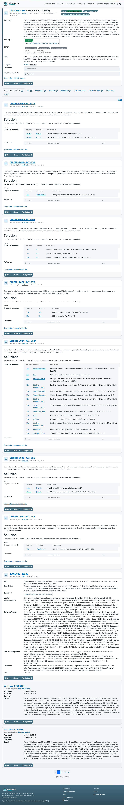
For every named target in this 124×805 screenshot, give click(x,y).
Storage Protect (39, 379)
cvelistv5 (24, 13)
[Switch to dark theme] (120, 4)
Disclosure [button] (91, 4)
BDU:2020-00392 (19, 574)
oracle (26, 64)
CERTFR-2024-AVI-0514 (23, 341)
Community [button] (81, 4)
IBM (27, 195)
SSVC (6, 47)
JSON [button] (7, 83)
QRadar (36, 419)
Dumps (65, 800)
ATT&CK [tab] (109, 90)
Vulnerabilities (49, 4)
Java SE (38, 134)
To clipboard (27, 83)
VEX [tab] (29, 90)
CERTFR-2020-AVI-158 (22, 162)
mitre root (33, 65)
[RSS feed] (121, 100)
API (64, 794)
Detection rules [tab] (95, 90)
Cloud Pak (37, 429)
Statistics (99, 4)
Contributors (68, 797)
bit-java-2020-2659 (14, 686)
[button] (117, 4)
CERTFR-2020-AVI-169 (22, 219)
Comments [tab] (40, 90)
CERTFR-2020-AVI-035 (22, 103)
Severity (7, 39)
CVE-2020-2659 (19, 10)
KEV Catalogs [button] (70, 4)
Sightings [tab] (65, 90)
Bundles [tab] (53, 90)
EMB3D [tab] (6, 94)
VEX (57, 4)
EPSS (85, 11)
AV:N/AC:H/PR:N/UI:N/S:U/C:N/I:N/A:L (38, 594)
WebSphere (41, 195)
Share (15, 83)
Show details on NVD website (14, 78)
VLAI (63, 11)
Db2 (34, 375)
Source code (100, 794)
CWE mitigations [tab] (80, 90)
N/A (37, 250)
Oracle (28, 134)
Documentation (69, 792)
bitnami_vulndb (24, 688)
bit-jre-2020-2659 (13, 730)
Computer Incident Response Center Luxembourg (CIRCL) (30, 801)
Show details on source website (15, 149)
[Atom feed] (119, 100)
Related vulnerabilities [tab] (13, 90)
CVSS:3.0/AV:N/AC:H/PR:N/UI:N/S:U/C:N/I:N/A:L (42, 43)
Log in (106, 4)
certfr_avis (25, 106)
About (112, 4)
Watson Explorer (39, 369)
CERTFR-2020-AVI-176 (22, 282)
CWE (62, 4)
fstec (23, 576)
